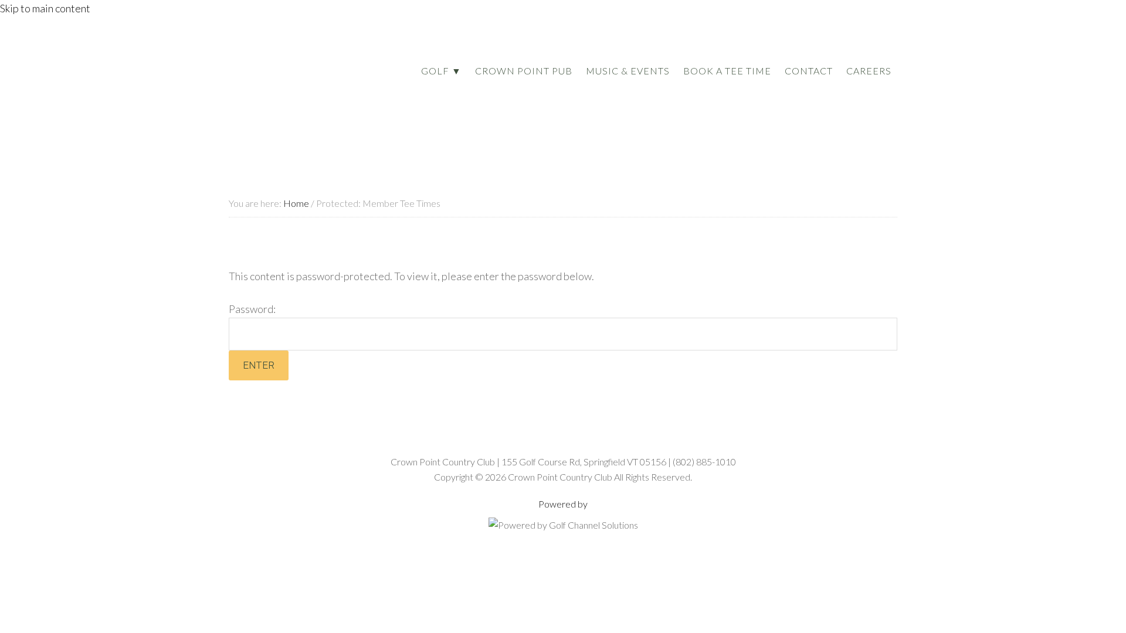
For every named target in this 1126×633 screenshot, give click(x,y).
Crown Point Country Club (294, 78)
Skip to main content (45, 8)
